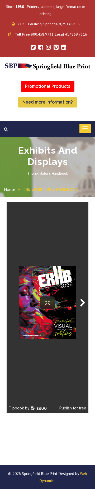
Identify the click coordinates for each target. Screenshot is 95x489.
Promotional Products (47, 86)
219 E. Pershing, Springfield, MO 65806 (48, 24)
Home (9, 189)
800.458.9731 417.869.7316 (51, 34)
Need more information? (47, 102)
